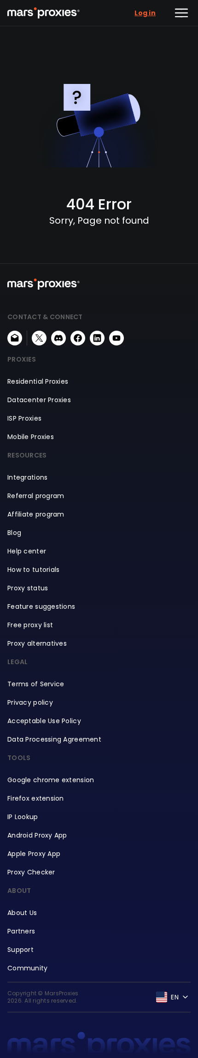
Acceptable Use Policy (44, 720)
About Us (22, 912)
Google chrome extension (50, 780)
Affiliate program (35, 514)
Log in (145, 13)
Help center (26, 551)
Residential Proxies (37, 381)
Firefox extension (35, 798)
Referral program (35, 495)
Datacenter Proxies (39, 399)
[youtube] (116, 338)
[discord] (58, 338)
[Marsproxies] (43, 12)
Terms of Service (35, 684)
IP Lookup (22, 816)
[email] (14, 338)
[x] (39, 338)
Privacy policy (30, 702)
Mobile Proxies (30, 436)
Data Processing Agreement (54, 739)
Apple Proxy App (33, 853)
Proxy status (27, 588)
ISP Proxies (24, 418)
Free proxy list (30, 625)
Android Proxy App (37, 835)
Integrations (27, 477)
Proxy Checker (31, 872)
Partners (21, 931)
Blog (14, 532)
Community (27, 968)
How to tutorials (33, 569)
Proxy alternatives (37, 643)
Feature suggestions (41, 606)
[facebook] (77, 338)
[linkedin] (97, 338)
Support (20, 949)
